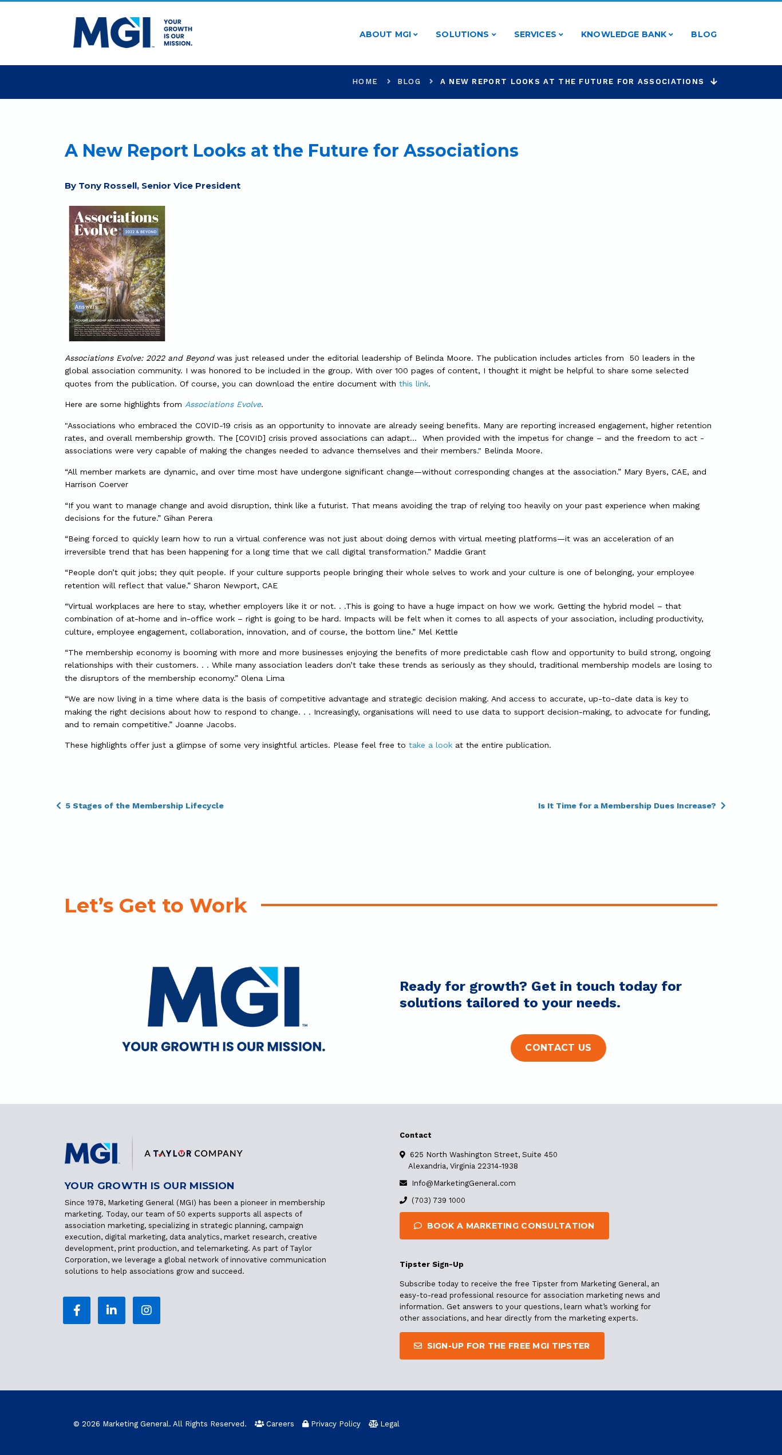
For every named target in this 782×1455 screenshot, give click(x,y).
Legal (390, 1424)
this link (413, 383)
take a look (430, 745)
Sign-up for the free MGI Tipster (507, 1346)
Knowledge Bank (625, 34)
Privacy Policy (336, 1424)
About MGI (386, 34)
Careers (280, 1424)
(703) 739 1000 (438, 1200)
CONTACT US (558, 1047)
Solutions (463, 34)
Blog (704, 34)
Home (365, 81)
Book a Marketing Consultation (509, 1226)
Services (536, 34)
